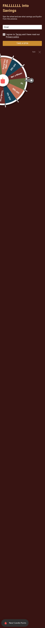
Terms (19, 34)
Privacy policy (12, 37)
